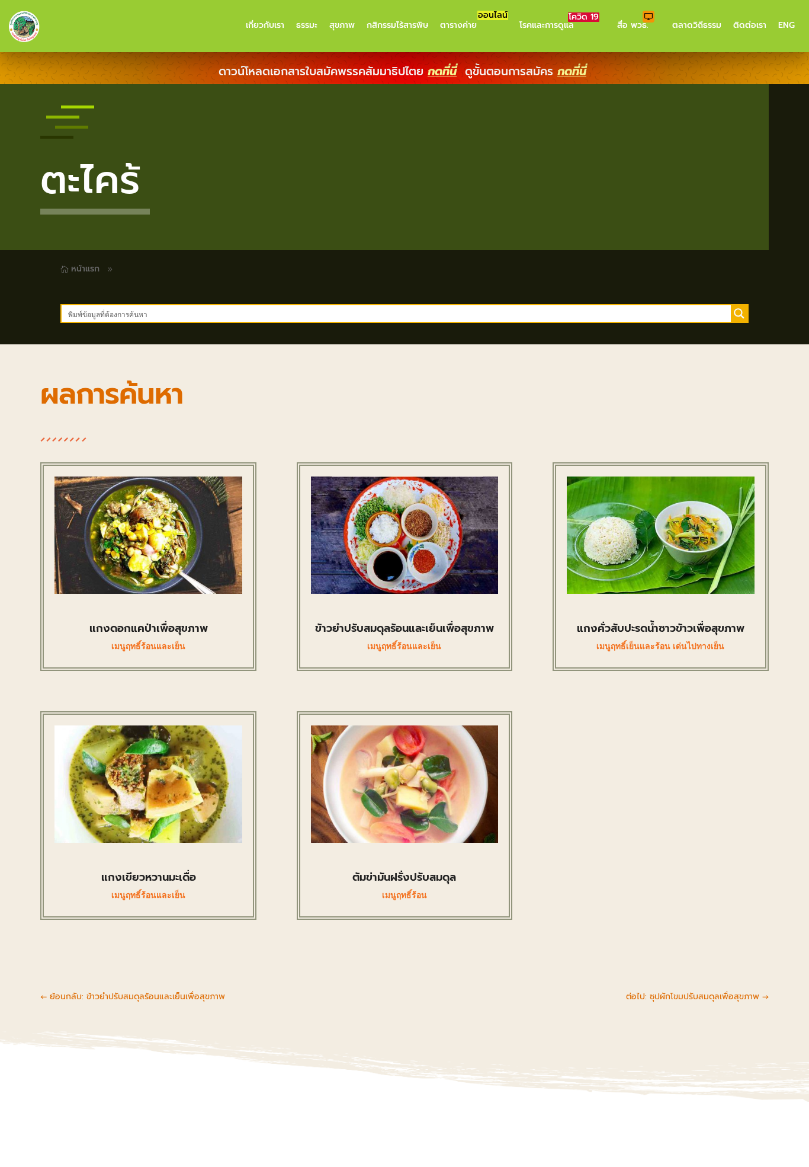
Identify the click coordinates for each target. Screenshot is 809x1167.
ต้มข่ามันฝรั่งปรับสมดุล (404, 877)
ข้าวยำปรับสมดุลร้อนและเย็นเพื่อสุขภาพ (404, 628)
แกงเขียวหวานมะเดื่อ (148, 877)
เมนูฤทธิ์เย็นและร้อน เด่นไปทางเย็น (660, 646)
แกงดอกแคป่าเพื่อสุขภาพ (148, 628)
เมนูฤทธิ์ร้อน (404, 895)
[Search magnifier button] (739, 313)
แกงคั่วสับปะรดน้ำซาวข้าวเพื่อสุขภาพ (660, 628)
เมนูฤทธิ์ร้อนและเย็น (148, 646)
